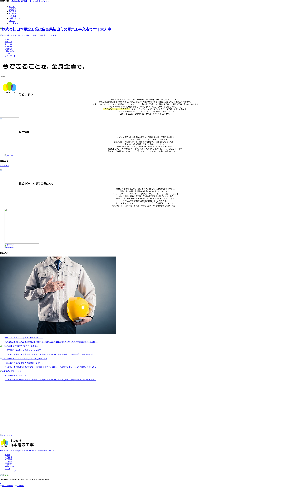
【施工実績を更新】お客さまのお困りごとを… (30, 1)
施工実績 (12, 11)
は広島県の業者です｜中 (27, 451)
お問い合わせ (14, 18)
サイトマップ (14, 23)
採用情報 (12, 14)
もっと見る (4, 166)
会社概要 (12, 16)
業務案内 (12, 9)
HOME (12, 7)
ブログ (12, 21)
